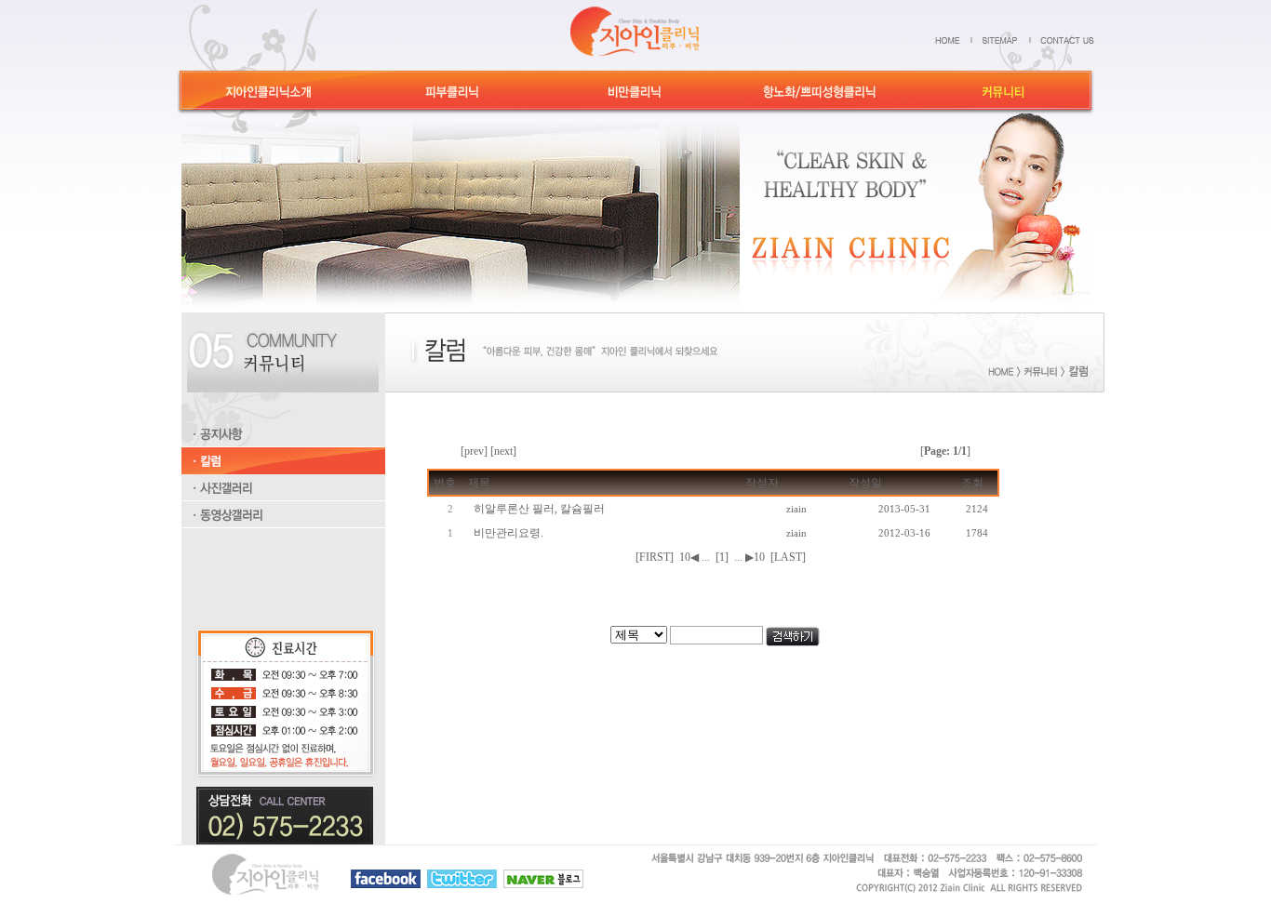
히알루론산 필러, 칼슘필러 (539, 508)
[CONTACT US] (1067, 39)
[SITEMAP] (1006, 39)
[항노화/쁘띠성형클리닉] (819, 98)
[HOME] (953, 39)
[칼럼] (283, 470)
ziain (796, 508)
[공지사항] (283, 443)
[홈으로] (635, 29)
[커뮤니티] (1003, 98)
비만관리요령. (508, 532)
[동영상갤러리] (283, 524)
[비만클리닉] (635, 98)
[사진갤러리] (283, 497)
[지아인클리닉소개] (268, 98)
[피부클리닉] (453, 98)
